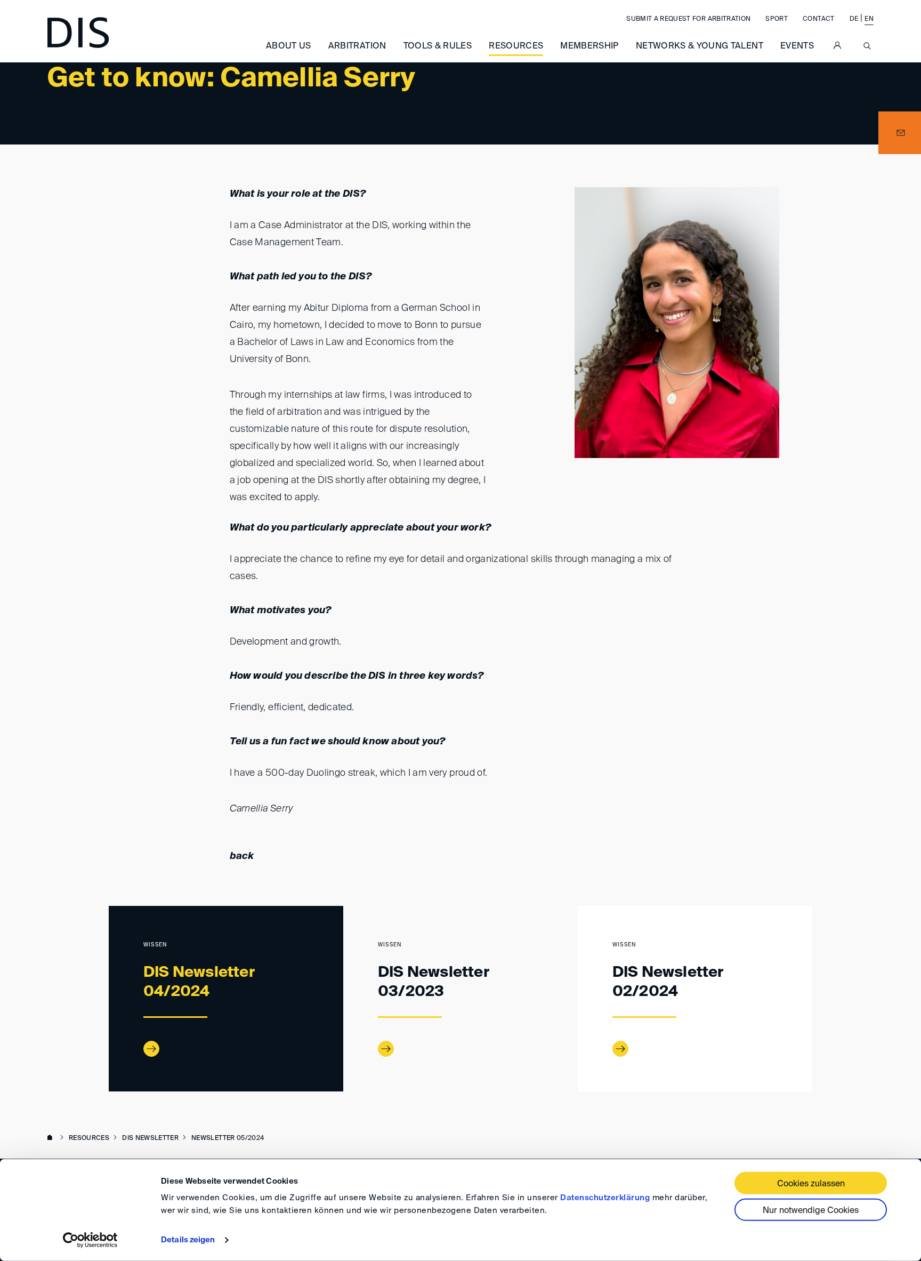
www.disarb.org (51, 1138)
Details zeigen (188, 1240)
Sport (776, 19)
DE (854, 19)
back (242, 856)
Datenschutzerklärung (605, 1198)
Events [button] (797, 46)
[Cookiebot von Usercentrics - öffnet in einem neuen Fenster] (90, 1240)
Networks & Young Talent (699, 46)
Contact (818, 19)
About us (288, 46)
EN (869, 19)
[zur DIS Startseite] (78, 32)
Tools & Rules (437, 46)
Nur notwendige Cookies (811, 1211)
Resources (516, 46)
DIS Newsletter (150, 1138)
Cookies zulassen (811, 1184)
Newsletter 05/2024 (227, 1138)
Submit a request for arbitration (688, 19)
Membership (589, 46)
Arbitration (357, 46)
